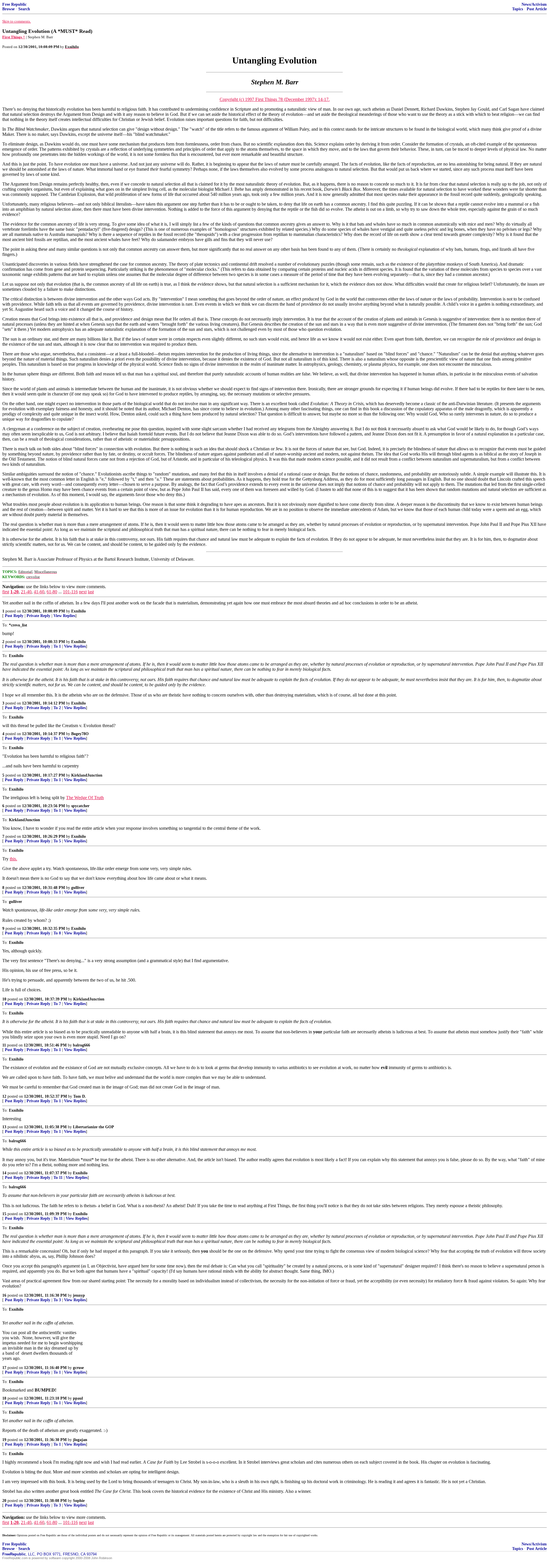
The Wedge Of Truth (85, 797)
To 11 (58, 1177)
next (83, 591)
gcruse (78, 1368)
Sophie (79, 1501)
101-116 (70, 591)
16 (4, 1295)
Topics (517, 9)
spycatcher (80, 806)
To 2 (57, 708)
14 (4, 1173)
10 (4, 999)
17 (4, 1368)
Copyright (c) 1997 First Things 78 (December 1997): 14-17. (275, 99)
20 (4, 1501)
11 (4, 1045)
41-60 (39, 591)
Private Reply (38, 616)
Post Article (537, 9)
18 (4, 1398)
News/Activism (534, 4)
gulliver (77, 888)
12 (4, 1096)
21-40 (26, 591)
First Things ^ (13, 37)
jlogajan (80, 1440)
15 (4, 1214)
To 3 (57, 1300)
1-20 (14, 591)
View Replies (64, 616)
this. (13, 858)
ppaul (78, 1398)
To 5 (57, 841)
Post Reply (14, 616)
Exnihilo (78, 611)
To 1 (57, 646)
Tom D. (79, 1096)
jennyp (79, 1295)
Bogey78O (80, 734)
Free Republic (14, 4)
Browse (8, 9)
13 (4, 1127)
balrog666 (81, 1045)
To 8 (57, 933)
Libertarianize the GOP (93, 1127)
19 (4, 1440)
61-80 (52, 591)
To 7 (57, 1004)
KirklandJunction (86, 775)
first (5, 591)
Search (24, 9)
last (91, 591)
